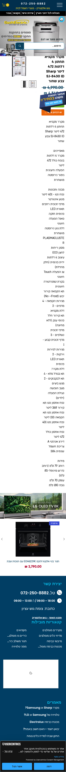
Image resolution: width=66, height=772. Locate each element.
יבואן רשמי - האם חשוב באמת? (41, 729)
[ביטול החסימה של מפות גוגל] (30, 674)
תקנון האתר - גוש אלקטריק (47, 618)
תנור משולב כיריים (17, 641)
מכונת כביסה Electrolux (44, 722)
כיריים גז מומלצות (17, 636)
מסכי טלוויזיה (19, 646)
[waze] (61, 19)
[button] (6, 5)
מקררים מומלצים (52, 630)
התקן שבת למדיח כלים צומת (43, 736)
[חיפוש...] (20, 46)
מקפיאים (21, 630)
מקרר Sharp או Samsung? (42, 708)
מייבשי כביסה (54, 641)
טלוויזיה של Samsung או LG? (41, 715)
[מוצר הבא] (2, 539)
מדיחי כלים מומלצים (50, 636)
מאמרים (54, 702)
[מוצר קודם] (64, 539)
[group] (33, 547)
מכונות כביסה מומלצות (50, 646)
